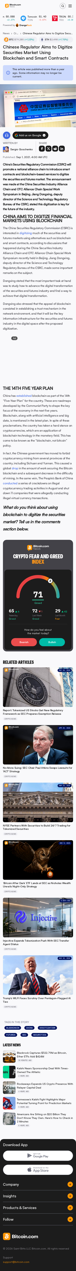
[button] (44, 135)
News (6, 33)
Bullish (52, 642)
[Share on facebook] (42, 149)
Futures (10, 1035)
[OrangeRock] (24, 25)
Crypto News (16, 33)
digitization (47, 1028)
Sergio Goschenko (21, 149)
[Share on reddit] (55, 149)
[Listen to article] (6, 135)
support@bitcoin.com (16, 1261)
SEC (24, 1035)
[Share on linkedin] (62, 149)
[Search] (63, 6)
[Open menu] (70, 6)
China (29, 1028)
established (24, 396)
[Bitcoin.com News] (13, 6)
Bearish (24, 642)
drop (15, 468)
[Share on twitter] (48, 149)
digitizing (26, 233)
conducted (10, 483)
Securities (39, 1035)
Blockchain (12, 1028)
